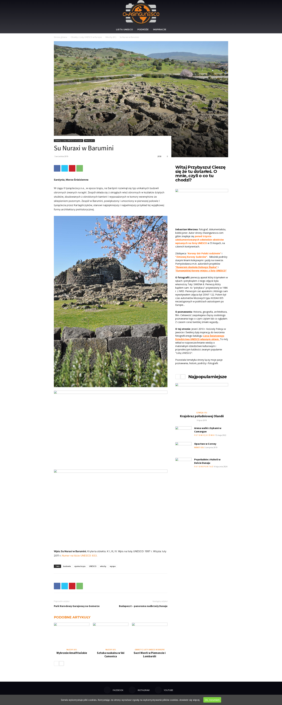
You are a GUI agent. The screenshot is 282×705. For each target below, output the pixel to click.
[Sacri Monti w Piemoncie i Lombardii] (149, 635)
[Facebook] (57, 168)
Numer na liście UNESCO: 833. (79, 555)
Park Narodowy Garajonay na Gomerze (77, 606)
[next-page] (61, 663)
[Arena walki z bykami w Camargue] (183, 432)
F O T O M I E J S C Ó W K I (204, 435)
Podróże (143, 29)
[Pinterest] (72, 168)
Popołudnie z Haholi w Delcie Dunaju (207, 461)
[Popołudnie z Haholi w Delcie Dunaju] (183, 463)
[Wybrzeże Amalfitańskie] (71, 635)
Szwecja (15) (201, 412)
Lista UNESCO (124, 29)
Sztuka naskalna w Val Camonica (110, 654)
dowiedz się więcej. (189, 699)
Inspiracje (159, 29)
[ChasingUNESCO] (141, 12)
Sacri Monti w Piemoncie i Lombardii (150, 654)
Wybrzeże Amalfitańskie (71, 653)
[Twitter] (64, 168)
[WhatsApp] (79, 168)
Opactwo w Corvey (205, 443)
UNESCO (92, 566)
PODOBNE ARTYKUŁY (72, 617)
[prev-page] (56, 663)
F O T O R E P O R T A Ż (203, 466)
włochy (103, 566)
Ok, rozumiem (212, 699)
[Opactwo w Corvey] (183, 447)
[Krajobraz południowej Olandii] (201, 396)
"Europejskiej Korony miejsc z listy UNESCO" (201, 270)
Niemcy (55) (199, 447)
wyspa (113, 566)
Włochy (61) (110, 37)
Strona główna (60, 37)
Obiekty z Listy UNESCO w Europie (86, 37)
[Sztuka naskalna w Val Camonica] (110, 635)
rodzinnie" (215, 253)
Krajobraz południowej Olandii (202, 416)
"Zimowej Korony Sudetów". (191, 256)
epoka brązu (80, 566)
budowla (67, 566)
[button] (224, 29)
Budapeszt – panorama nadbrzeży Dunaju (143, 606)
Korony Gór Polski (198, 253)
